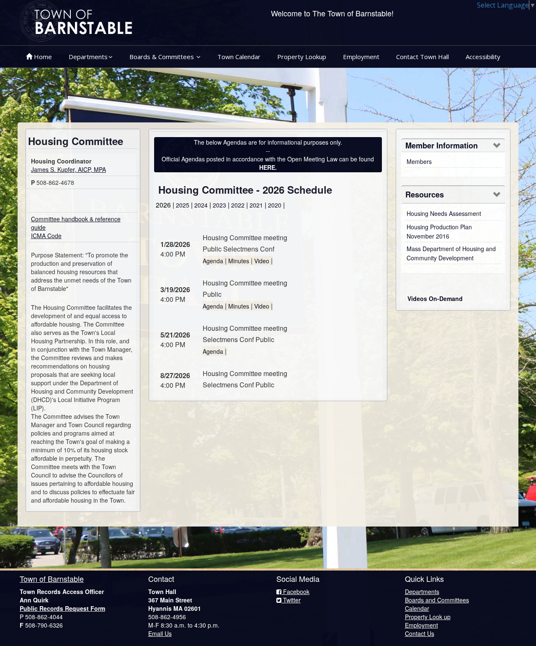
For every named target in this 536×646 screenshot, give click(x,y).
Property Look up (428, 616)
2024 (201, 205)
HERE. (268, 167)
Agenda (213, 261)
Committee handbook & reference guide (76, 223)
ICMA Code (46, 235)
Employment (361, 56)
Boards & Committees (162, 56)
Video (261, 261)
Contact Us (419, 633)
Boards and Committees (437, 600)
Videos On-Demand (435, 298)
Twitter (291, 600)
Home (42, 56)
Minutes (238, 261)
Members (419, 161)
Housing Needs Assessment (444, 213)
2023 (219, 205)
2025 (182, 205)
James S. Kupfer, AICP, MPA (68, 169)
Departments (88, 56)
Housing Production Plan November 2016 (439, 231)
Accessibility (483, 56)
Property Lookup (301, 56)
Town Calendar (238, 56)
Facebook (295, 591)
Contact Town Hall (422, 56)
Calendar (417, 608)
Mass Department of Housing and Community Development (451, 253)
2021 (256, 205)
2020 (274, 205)
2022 (238, 205)
